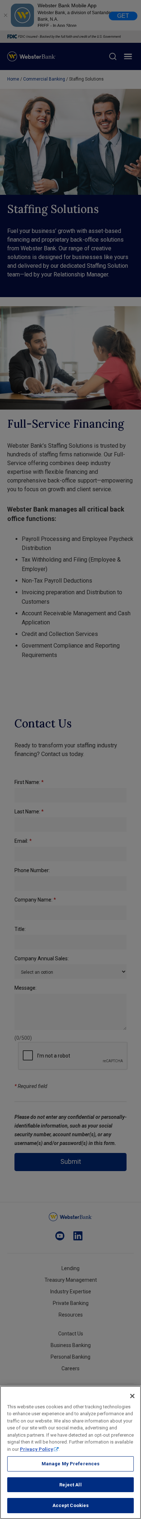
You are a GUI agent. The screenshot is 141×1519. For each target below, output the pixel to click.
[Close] (132, 1396)
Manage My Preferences (71, 1463)
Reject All (70, 1484)
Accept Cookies (70, 1505)
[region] (70, 1452)
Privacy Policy (36, 1449)
